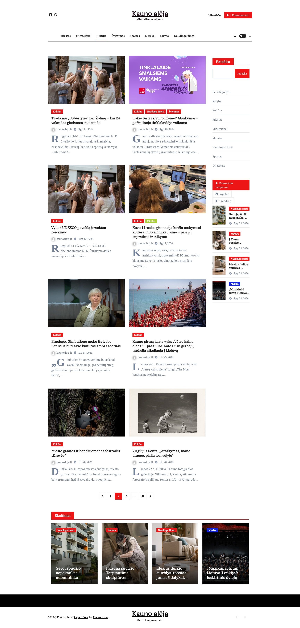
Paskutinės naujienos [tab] (224, 185)
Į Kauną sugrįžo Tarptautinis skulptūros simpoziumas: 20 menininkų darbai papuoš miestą (122, 580)
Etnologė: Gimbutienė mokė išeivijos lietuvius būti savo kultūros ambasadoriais (86, 343)
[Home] (53, 36)
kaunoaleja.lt (64, 129)
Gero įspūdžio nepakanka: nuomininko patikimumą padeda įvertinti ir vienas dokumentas (74, 580)
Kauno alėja (150, 13)
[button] (250, 35)
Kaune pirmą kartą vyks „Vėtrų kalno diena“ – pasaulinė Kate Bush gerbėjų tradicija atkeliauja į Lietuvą (163, 346)
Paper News (81, 617)
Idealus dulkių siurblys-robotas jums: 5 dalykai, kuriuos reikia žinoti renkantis (174, 577)
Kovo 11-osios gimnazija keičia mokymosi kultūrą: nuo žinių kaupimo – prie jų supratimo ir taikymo (166, 232)
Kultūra (102, 36)
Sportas (135, 36)
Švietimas (118, 36)
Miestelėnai (84, 36)
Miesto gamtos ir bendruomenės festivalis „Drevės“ (85, 453)
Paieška (223, 61)
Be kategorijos (221, 92)
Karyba (164, 36)
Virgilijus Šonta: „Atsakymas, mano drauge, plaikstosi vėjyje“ (161, 453)
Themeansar (100, 617)
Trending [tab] (225, 201)
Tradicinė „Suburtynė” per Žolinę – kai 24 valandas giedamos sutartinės (85, 120)
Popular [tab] (223, 194)
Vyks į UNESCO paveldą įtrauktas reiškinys (78, 229)
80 (142, 496)
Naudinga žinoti (185, 36)
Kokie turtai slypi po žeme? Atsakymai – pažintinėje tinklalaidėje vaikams (165, 120)
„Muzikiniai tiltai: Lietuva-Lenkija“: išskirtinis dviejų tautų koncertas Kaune (222, 577)
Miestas (66, 36)
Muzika (150, 36)
